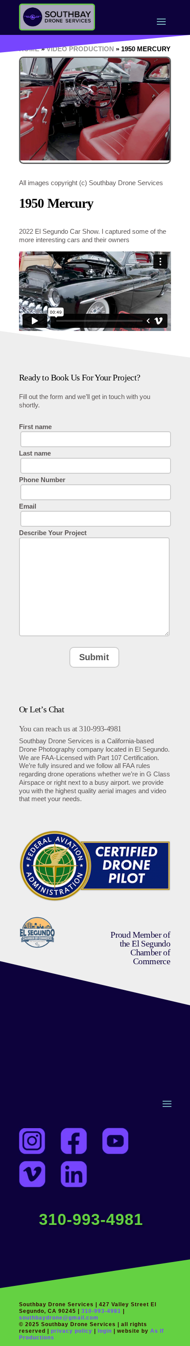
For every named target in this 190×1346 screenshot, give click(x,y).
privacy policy (71, 1331)
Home (29, 49)
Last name (35, 453)
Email (27, 506)
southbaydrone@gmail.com (59, 1318)
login (106, 1331)
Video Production (80, 49)
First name (35, 426)
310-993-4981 (91, 1219)
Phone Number (42, 479)
